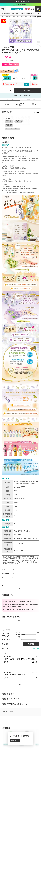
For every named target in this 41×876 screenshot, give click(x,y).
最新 (7, 648)
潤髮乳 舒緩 (9, 125)
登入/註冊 (13, 740)
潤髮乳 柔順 (19, 121)
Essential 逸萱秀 (8, 47)
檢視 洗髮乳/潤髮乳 (11, 699)
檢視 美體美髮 (8, 694)
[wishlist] (16, 52)
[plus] (10, 91)
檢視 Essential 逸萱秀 (13, 704)
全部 (3, 648)
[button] (38, 9)
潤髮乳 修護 (9, 121)
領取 (26, 84)
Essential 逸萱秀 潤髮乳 (12, 129)
